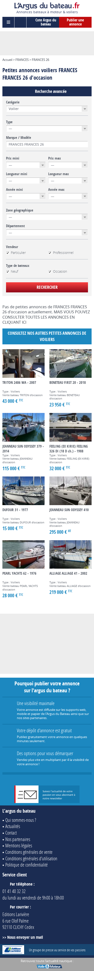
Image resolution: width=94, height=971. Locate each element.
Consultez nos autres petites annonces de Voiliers (47, 336)
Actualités (12, 826)
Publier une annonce (75, 22)
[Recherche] (20, 22)
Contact (11, 833)
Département (15, 226)
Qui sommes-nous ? (20, 820)
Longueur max (58, 174)
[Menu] (8, 22)
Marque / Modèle (18, 137)
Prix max (54, 158)
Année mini (14, 189)
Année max (56, 189)
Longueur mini (16, 174)
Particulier (18, 253)
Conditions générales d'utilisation (31, 858)
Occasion (60, 271)
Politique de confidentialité (26, 865)
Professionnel (63, 253)
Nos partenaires (17, 839)
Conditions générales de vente (29, 852)
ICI (24, 322)
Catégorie (13, 102)
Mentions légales (18, 845)
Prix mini (12, 158)
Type (9, 122)
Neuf (14, 271)
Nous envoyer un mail (25, 937)
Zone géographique (19, 210)
